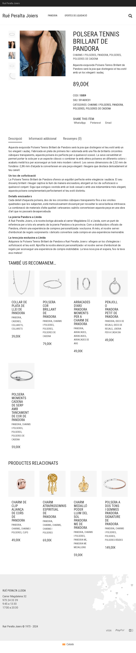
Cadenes (16, 321)
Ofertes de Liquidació (76, 15)
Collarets (17, 325)
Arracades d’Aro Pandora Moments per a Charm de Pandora (82, 313)
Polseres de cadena (85, 58)
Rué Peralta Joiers (20, 16)
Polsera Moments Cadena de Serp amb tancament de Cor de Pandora (20, 407)
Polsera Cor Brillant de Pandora (49, 309)
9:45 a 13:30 (9, 603)
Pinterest (95, 122)
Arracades (80, 332)
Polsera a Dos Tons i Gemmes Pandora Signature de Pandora (112, 513)
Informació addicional (42, 139)
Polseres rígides (114, 540)
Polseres (115, 55)
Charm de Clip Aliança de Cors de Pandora (19, 511)
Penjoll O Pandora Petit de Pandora (111, 309)
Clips (25, 532)
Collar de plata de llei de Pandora (19, 307)
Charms (16, 528)
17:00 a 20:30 (10, 607)
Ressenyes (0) (72, 139)
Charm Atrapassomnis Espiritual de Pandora (54, 509)
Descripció (15, 139)
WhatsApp (80, 122)
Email (108, 122)
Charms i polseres (84, 55)
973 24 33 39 (10, 600)
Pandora (52, 15)
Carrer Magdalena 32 (14, 596)
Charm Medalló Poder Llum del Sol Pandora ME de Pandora (81, 515)
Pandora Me (80, 539)
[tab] (15, 138)
